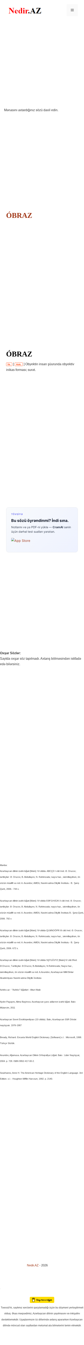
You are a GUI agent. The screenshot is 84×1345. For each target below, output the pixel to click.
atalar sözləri (7, 1288)
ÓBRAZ (19, 215)
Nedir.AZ (33, 1265)
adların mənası (7, 1294)
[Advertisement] (42, 64)
